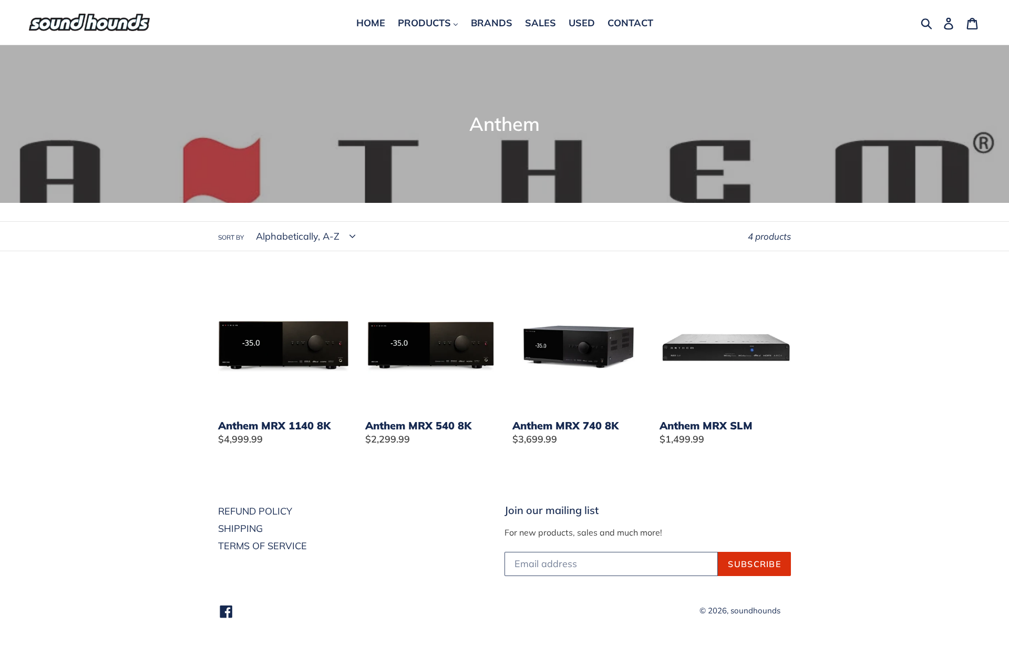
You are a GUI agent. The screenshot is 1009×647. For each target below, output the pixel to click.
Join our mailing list (551, 510)
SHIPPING (240, 528)
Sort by (231, 237)
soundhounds (755, 610)
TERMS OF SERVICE (262, 546)
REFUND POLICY (255, 511)
